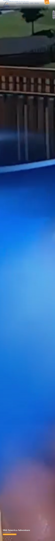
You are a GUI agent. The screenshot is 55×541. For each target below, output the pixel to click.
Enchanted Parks (6, 0)
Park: (9, 1)
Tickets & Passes (18, 3)
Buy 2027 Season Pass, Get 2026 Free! (10, 534)
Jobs (22, 1)
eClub (28, 1)
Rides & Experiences (26, 3)
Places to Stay (37, 3)
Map (20, 1)
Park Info (31, 3)
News (25, 1)
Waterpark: (15, 1)
